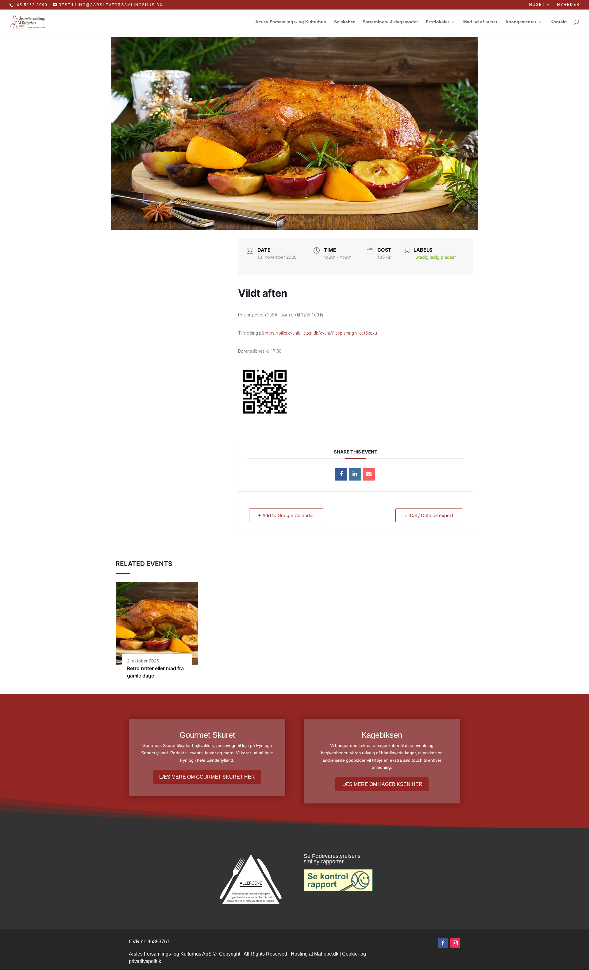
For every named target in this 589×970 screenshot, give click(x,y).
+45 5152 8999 (31, 5)
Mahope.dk (326, 953)
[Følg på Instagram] (455, 943)
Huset (537, 5)
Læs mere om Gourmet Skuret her (207, 777)
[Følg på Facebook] (443, 943)
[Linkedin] (355, 474)
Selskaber (344, 22)
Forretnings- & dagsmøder (390, 22)
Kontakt (558, 22)
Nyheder (568, 5)
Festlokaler (437, 22)
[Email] (369, 474)
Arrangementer (520, 22)
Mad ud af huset (480, 22)
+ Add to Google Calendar (286, 515)
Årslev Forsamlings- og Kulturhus (290, 22)
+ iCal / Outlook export (428, 515)
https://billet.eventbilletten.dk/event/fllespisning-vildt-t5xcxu (321, 333)
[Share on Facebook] (341, 474)
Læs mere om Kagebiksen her (381, 784)
